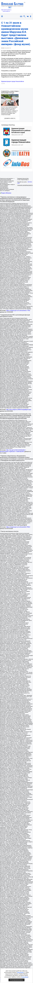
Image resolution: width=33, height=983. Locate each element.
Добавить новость (9, 118)
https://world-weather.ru (6, 9)
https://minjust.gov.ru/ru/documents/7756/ (18, 310)
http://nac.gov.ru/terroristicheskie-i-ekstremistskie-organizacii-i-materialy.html (13, 450)
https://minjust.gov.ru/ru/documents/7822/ (18, 527)
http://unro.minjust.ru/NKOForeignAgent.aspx (18, 409)
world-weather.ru (6, 11)
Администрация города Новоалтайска (12, 81)
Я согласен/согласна (16, 980)
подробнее (20, 972)
